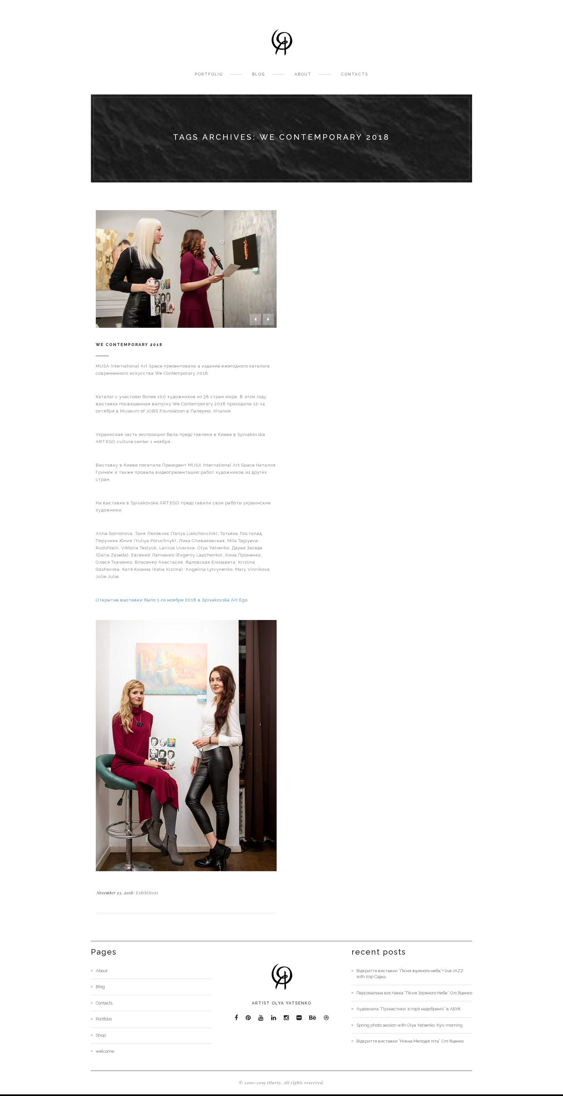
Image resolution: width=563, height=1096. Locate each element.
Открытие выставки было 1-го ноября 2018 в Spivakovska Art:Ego (172, 600)
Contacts (354, 74)
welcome (105, 1051)
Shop (101, 1035)
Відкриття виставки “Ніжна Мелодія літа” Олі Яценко (410, 1041)
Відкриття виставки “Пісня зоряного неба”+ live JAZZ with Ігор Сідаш (409, 973)
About (303, 74)
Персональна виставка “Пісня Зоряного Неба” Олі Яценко (414, 992)
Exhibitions (147, 892)
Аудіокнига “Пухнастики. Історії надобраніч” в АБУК (408, 1008)
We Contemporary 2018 (129, 344)
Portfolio (209, 74)
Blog (258, 74)
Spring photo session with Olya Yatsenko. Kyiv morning (409, 1025)
